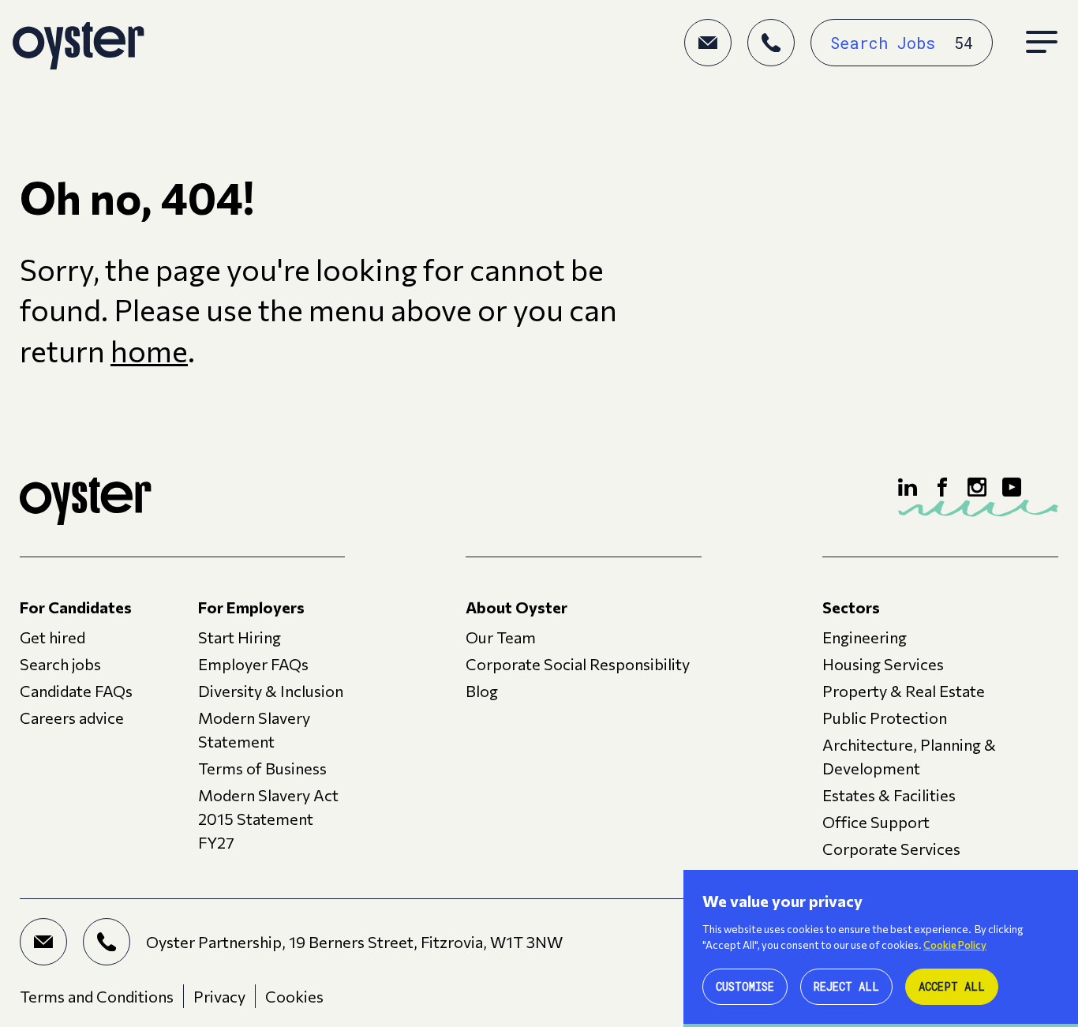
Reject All (846, 986)
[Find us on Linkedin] (907, 487)
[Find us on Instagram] (977, 487)
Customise (745, 986)
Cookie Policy (954, 945)
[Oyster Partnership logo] (78, 42)
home (149, 350)
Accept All (952, 986)
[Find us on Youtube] (1011, 487)
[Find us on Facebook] (942, 487)
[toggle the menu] (1041, 42)
